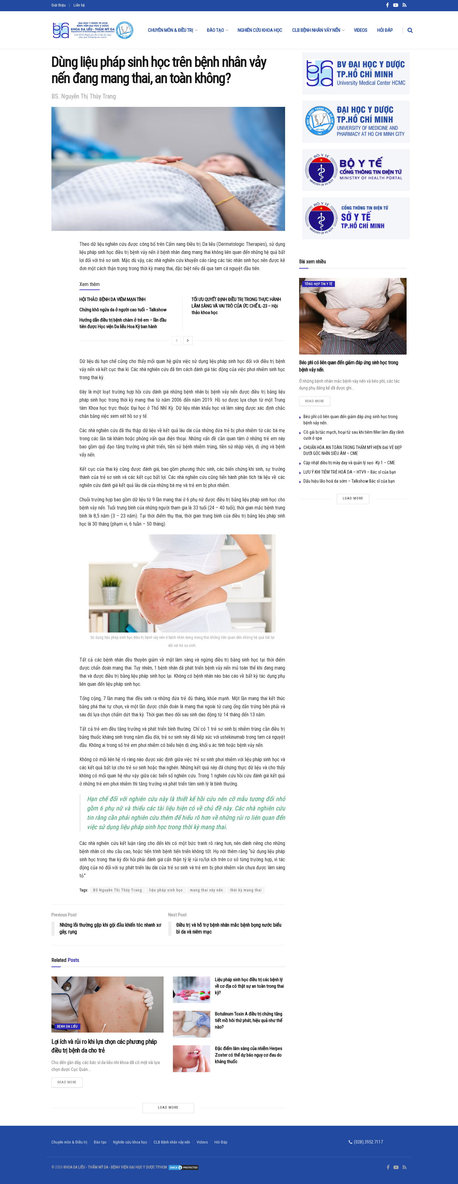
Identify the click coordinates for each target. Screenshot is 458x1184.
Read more (70, 1080)
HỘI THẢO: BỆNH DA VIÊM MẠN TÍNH (112, 299)
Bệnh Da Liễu (67, 1026)
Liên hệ (79, 5)
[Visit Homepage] (92, 30)
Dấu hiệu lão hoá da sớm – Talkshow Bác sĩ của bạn (349, 481)
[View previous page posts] (176, 340)
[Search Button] (410, 30)
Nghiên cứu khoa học (260, 30)
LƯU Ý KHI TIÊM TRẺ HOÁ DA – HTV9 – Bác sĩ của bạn (349, 472)
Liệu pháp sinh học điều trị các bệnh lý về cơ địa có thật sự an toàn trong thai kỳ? (249, 986)
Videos (360, 30)
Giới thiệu (58, 5)
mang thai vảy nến (206, 890)
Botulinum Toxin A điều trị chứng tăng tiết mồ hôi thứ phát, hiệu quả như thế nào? (248, 1020)
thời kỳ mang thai (246, 890)
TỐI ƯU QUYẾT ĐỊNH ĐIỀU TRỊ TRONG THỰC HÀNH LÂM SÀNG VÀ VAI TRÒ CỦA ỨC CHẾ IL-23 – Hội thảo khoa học (236, 306)
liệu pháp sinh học (166, 890)
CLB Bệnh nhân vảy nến (316, 30)
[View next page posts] (188, 340)
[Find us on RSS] (405, 1167)
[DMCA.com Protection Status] (183, 1167)
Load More (168, 1107)
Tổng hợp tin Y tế (318, 284)
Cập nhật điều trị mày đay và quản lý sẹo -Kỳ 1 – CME (349, 462)
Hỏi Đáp (385, 30)
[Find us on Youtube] (396, 1167)
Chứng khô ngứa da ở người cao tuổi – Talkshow (123, 310)
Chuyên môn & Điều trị (170, 30)
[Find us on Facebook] (388, 1167)
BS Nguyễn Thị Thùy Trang (117, 890)
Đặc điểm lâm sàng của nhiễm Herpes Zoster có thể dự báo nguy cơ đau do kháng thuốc (248, 1055)
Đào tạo (215, 30)
